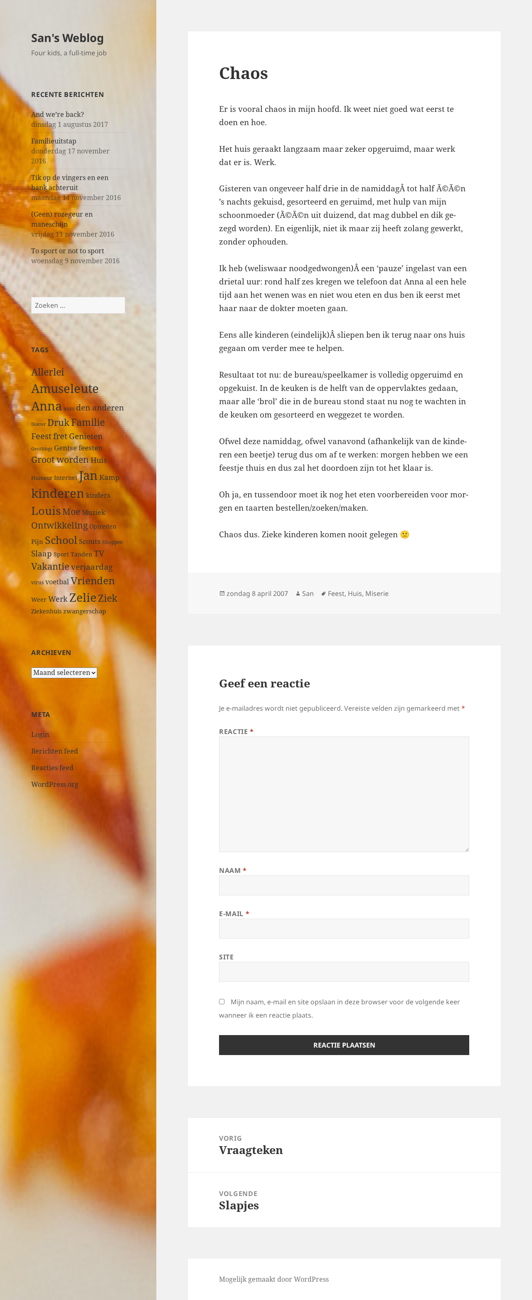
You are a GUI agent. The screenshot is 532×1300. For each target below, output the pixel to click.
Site (226, 956)
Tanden (81, 554)
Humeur (41, 478)
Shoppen (112, 542)
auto (69, 408)
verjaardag (92, 566)
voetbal (57, 581)
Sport (61, 554)
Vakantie (50, 566)
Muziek (93, 512)
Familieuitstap (53, 141)
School (61, 540)
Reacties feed (52, 767)
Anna (46, 406)
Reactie (236, 731)
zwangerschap (84, 611)
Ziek (107, 598)
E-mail (234, 913)
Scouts (90, 541)
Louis (46, 510)
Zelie (82, 597)
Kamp (109, 477)
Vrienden (93, 580)
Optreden (102, 526)
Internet (65, 478)
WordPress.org (55, 784)
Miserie (377, 593)
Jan (88, 475)
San (308, 593)
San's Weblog (67, 37)
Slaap (41, 553)
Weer (39, 599)
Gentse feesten (78, 447)
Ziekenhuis (46, 611)
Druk (58, 422)
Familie (88, 422)
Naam (233, 870)
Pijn (37, 541)
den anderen (100, 407)
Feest (41, 436)
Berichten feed (54, 751)
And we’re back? (57, 114)
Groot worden (60, 459)
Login (40, 734)
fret (60, 436)
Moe (71, 511)
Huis (99, 460)
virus (37, 582)
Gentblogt (41, 449)
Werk (58, 598)
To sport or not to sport (67, 250)
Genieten (86, 436)
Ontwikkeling (59, 525)
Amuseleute (65, 388)
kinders (98, 495)
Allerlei (47, 371)
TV (99, 553)
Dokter (38, 424)
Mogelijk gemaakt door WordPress (274, 1279)
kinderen (57, 493)
